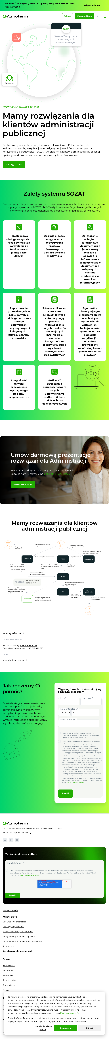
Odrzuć (89, 1028)
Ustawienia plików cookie (43, 1028)
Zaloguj (68, 16)
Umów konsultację (23, 484)
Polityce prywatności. (70, 1013)
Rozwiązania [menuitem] (10, 910)
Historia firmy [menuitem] (9, 965)
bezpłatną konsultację (57, 474)
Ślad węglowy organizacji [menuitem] (14, 922)
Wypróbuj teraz (84, 16)
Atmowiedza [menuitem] (8, 946)
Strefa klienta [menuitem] (9, 985)
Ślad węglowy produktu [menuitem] (13, 926)
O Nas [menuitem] (6, 959)
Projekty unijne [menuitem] (10, 980)
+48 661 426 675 (35, 648)
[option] (54, 5)
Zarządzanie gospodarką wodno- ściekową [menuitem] (22, 941)
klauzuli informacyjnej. (75, 782)
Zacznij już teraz (13, 164)
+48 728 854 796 (28, 645)
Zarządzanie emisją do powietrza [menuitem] (18, 931)
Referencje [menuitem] (8, 975)
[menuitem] (10, 918)
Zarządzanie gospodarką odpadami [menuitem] (19, 936)
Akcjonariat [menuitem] (8, 970)
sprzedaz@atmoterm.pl (15, 660)
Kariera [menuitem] (6, 990)
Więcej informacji (93, 5)
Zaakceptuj (65, 1028)
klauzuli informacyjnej (29, 875)
